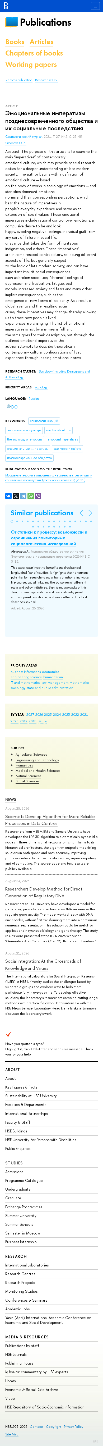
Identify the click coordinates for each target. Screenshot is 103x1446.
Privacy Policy (73, 1426)
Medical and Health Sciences (38, 770)
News (10, 799)
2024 (57, 714)
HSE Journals (15, 1354)
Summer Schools (19, 1224)
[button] (12, 521)
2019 (23, 721)
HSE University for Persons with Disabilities (40, 1139)
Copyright (53, 1426)
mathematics (79, 682)
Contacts (36, 1426)
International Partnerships (26, 1113)
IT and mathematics (25, 682)
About (12, 1069)
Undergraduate (18, 1189)
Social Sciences (27, 781)
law (43, 682)
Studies (14, 1162)
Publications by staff (22, 1345)
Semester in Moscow (22, 1233)
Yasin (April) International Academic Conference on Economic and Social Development (48, 1320)
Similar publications (42, 512)
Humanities (24, 765)
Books (14, 41)
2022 (75, 714)
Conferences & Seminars (26, 1300)
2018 (32, 721)
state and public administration (50, 687)
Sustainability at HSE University (31, 1095)
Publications (45, 22)
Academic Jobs (17, 1308)
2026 (39, 714)
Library (10, 1380)
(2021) (48, 478)
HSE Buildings (16, 1130)
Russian (34, 399)
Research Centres (20, 1273)
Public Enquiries (17, 1148)
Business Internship (21, 1241)
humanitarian (53, 676)
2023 (66, 714)
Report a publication (19, 80)
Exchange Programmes (23, 1206)
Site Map (11, 1434)
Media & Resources (27, 1336)
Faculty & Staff (17, 1122)
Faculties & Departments (25, 1104)
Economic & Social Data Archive (31, 1389)
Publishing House (19, 1363)
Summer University (20, 1215)
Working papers (31, 64)
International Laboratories (27, 1265)
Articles (41, 41)
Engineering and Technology (37, 760)
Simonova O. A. (15, 143)
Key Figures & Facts (21, 1087)
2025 (48, 714)
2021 (84, 714)
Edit (95, 1441)
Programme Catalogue (24, 1180)
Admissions (14, 1171)
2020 (14, 721)
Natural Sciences (28, 775)
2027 (30, 714)
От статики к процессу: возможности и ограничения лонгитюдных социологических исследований (49, 538)
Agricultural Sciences (31, 754)
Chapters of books (34, 53)
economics (50, 671)
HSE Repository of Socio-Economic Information (45, 1407)
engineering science (26, 676)
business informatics (26, 671)
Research (16, 1256)
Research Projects (20, 1282)
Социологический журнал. (24, 137)
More (43, 721)
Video (10, 1398)
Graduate (13, 1197)
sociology (18, 687)
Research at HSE (46, 80)
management (58, 682)
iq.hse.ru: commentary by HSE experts (36, 1371)
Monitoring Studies (21, 1291)
